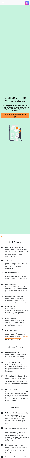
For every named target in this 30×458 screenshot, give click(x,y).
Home (2, 237)
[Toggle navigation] (3, 2)
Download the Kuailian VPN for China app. (15, 116)
